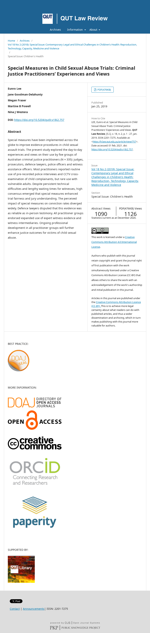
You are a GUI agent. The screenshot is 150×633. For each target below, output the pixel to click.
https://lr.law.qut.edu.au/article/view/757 (114, 141)
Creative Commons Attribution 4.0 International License (114, 242)
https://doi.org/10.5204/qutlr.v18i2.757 (39, 120)
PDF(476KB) (104, 89)
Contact (15, 609)
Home (11, 40)
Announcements (33, 609)
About (93, 29)
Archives (55, 29)
